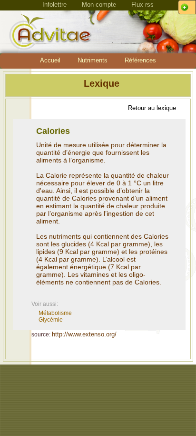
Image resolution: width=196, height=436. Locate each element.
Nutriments (93, 60)
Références (140, 60)
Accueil (50, 60)
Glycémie (51, 319)
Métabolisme (55, 313)
